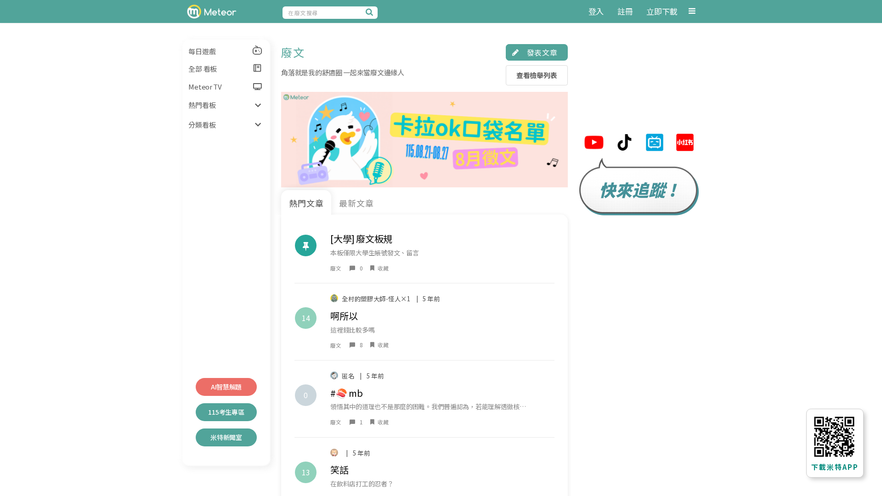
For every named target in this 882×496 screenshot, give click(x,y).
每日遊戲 (201, 51)
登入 (596, 11)
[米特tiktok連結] (624, 143)
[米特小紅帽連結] (685, 143)
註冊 (625, 11)
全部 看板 (202, 68)
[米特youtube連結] (594, 143)
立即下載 (661, 11)
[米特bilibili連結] (655, 143)
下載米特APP (835, 467)
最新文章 (356, 203)
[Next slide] (557, 139)
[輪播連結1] (424, 139)
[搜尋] (371, 11)
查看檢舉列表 (536, 75)
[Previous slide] (291, 139)
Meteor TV (204, 86)
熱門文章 (306, 203)
